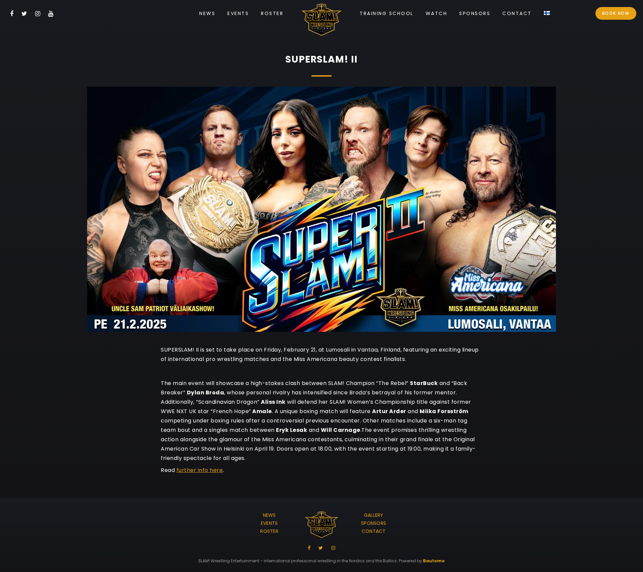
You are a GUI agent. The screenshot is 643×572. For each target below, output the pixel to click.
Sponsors (474, 13)
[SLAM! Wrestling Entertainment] (321, 21)
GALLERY (373, 515)
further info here (199, 470)
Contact (517, 13)
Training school (387, 13)
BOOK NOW (616, 13)
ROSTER (269, 531)
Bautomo (434, 561)
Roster (272, 13)
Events (238, 13)
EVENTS (269, 523)
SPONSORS (373, 523)
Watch (436, 13)
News (207, 13)
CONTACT (374, 531)
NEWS (269, 515)
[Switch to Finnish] (547, 13)
